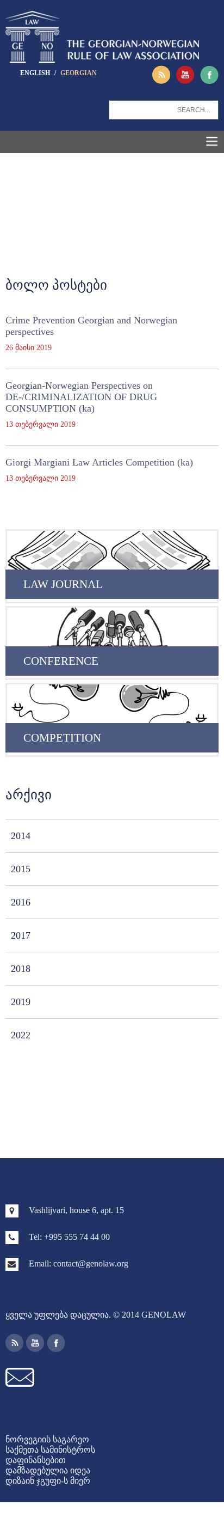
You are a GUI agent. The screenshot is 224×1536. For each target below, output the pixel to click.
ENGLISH (36, 73)
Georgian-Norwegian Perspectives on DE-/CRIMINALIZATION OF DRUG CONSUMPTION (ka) (81, 397)
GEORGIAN (78, 73)
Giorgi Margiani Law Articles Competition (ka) (99, 462)
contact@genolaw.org (90, 1263)
